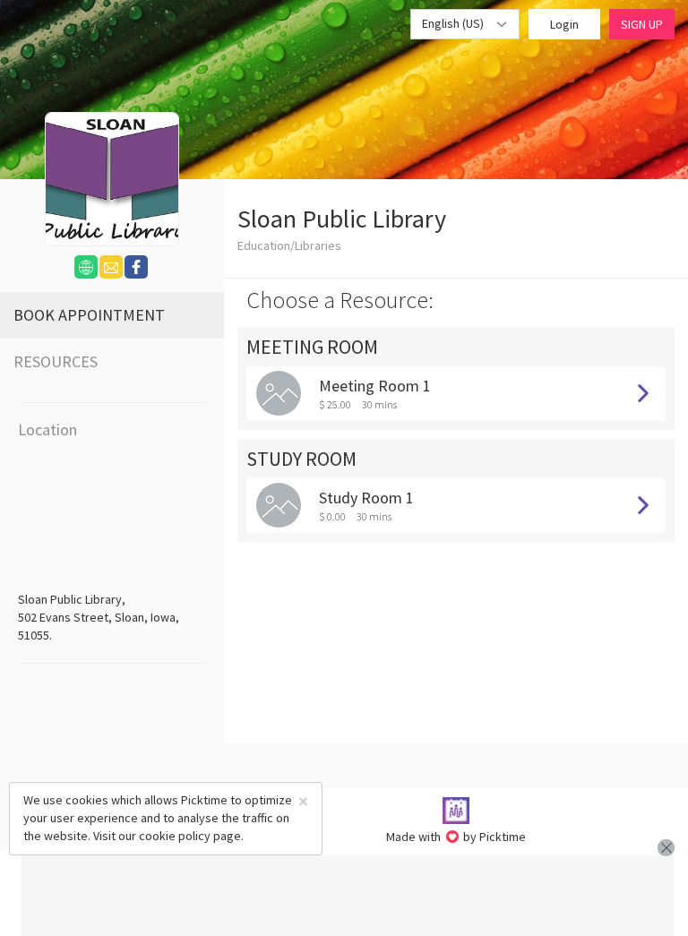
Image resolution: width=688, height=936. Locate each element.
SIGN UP (642, 24)
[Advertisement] (348, 895)
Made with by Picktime (456, 837)
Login (564, 24)
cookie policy (175, 836)
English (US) (454, 23)
